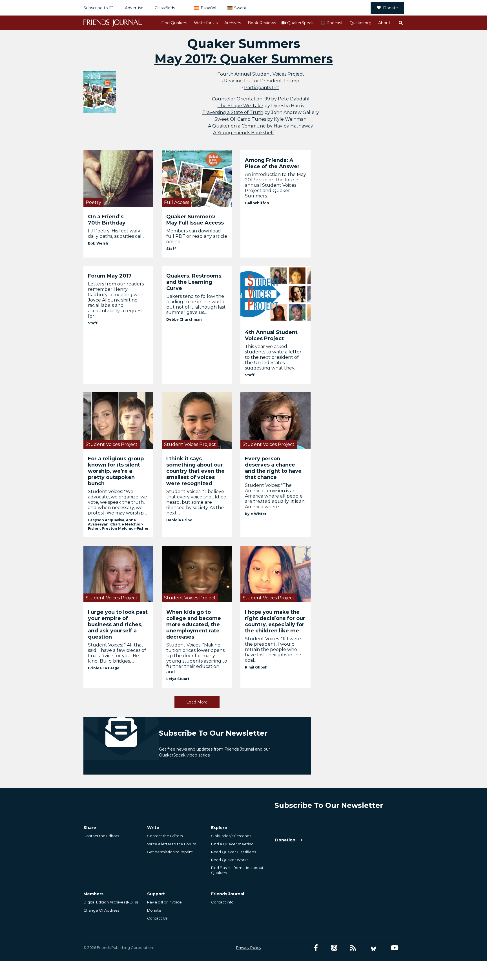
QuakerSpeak (300, 23)
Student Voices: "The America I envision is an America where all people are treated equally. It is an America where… (275, 496)
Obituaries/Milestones (231, 836)
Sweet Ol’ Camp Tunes (240, 119)
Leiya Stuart (177, 679)
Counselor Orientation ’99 (241, 99)
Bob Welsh (98, 243)
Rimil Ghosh (256, 667)
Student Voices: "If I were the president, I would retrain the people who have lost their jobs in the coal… (273, 649)
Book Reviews (262, 23)
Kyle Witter (256, 514)
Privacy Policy (248, 947)
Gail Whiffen (257, 203)
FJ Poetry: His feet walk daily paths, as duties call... (116, 233)
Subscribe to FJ (98, 8)
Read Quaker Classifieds (233, 852)
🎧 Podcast (331, 23)
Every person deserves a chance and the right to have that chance (273, 468)
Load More (197, 702)
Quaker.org (360, 23)
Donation (285, 840)
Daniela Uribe (179, 520)
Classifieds (165, 8)
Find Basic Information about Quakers (237, 870)
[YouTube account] (395, 948)
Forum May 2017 (110, 276)
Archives (232, 23)
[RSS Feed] (353, 948)
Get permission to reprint (170, 852)
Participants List (261, 87)
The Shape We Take (240, 105)
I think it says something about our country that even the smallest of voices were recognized (195, 471)
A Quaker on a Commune (237, 126)
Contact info (222, 902)
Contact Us (157, 918)
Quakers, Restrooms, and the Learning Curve (194, 282)
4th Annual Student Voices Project (271, 335)
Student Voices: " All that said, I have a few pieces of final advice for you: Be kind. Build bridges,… (117, 653)
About (384, 23)
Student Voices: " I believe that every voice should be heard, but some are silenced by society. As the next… (196, 502)
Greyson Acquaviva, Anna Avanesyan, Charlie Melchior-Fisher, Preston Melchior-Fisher (118, 524)
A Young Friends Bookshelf (243, 132)
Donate (390, 7)
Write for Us (206, 23)
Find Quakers (174, 23)
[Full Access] (197, 178)
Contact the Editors (101, 836)
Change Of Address (101, 910)
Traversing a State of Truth (232, 112)
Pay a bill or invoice (164, 902)
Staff (171, 249)
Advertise (134, 8)
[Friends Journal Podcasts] (334, 948)
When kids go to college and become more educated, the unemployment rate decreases (193, 624)
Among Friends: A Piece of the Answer (272, 163)
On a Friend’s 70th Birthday (106, 220)
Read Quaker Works (229, 859)
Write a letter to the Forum (171, 844)
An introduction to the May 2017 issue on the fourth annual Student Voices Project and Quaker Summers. (275, 185)
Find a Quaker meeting (232, 844)
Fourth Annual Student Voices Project (260, 74)
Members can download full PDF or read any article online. (196, 236)
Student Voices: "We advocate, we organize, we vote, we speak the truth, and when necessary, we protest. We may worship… (117, 502)
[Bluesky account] (373, 948)
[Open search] (400, 23)
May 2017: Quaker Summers (243, 58)
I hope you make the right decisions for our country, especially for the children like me (275, 621)
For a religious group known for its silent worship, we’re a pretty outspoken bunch (116, 471)
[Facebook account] (316, 948)
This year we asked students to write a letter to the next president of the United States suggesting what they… (273, 357)
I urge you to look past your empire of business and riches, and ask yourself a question (118, 624)
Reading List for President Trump (261, 80)
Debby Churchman (184, 319)
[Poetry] (118, 178)
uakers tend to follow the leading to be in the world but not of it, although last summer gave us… (196, 304)
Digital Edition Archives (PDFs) (110, 902)
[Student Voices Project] (118, 420)
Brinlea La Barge (103, 668)
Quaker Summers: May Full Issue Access (195, 220)
